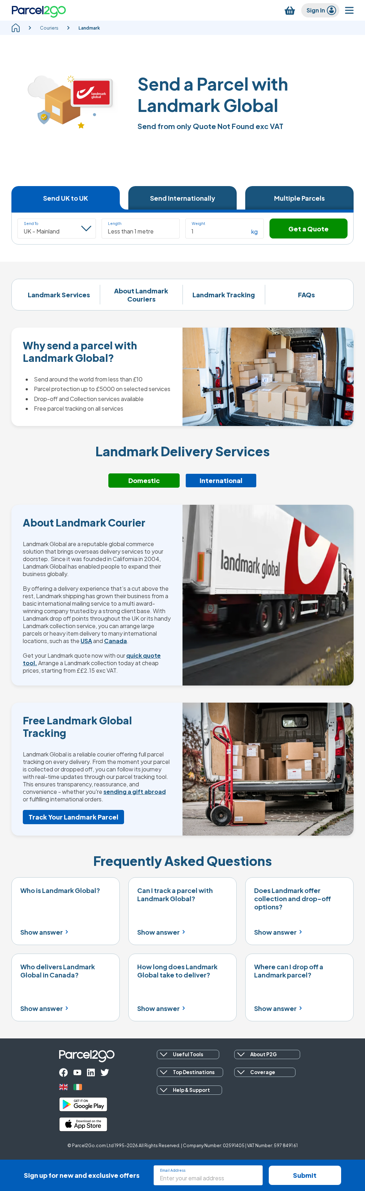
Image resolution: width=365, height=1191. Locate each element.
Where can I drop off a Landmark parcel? (288, 970)
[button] (141, 228)
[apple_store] (83, 1124)
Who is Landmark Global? (60, 890)
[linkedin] (91, 1072)
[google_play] (83, 1104)
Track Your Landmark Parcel (73, 817)
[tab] (65, 198)
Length (115, 223)
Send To (31, 223)
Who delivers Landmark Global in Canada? (57, 970)
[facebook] (63, 1072)
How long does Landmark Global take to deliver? (177, 970)
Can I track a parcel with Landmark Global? (175, 894)
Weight (198, 223)
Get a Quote (308, 229)
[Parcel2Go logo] (38, 10)
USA (86, 641)
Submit (305, 1175)
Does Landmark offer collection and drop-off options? (292, 898)
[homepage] (15, 28)
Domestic (144, 480)
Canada (115, 641)
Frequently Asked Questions (182, 861)
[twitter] (105, 1072)
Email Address (172, 1170)
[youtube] (77, 1072)
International (221, 480)
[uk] (63, 1087)
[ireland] (77, 1087)
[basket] (290, 10)
